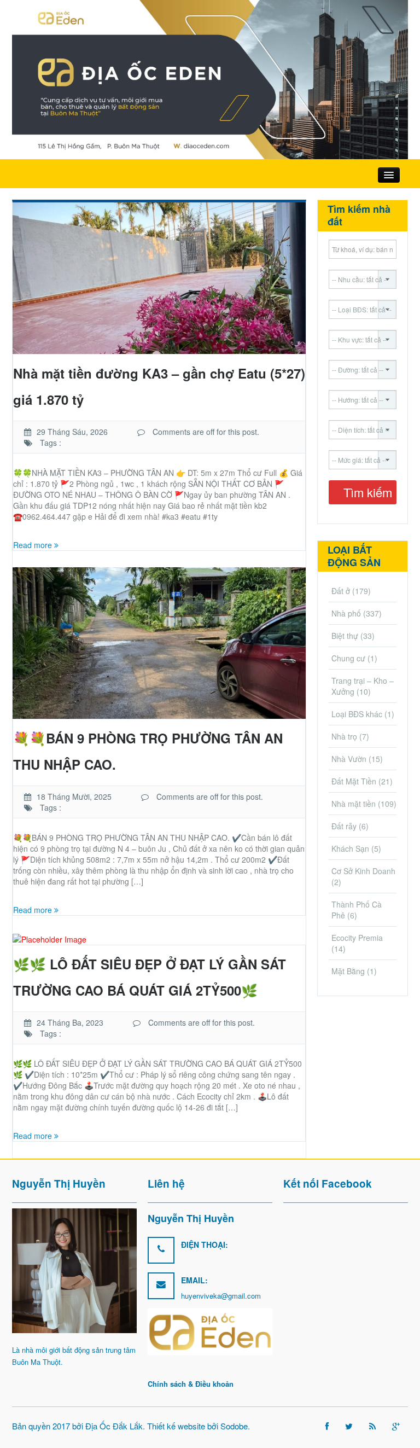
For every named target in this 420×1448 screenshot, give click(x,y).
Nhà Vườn (348, 758)
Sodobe (234, 1426)
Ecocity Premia (357, 937)
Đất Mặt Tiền (353, 781)
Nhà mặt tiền (353, 803)
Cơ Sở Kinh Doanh (363, 870)
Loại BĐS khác (356, 713)
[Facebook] (327, 1426)
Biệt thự (344, 635)
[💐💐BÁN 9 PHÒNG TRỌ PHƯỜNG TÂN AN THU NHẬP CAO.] (159, 641)
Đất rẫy (344, 826)
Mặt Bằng (348, 971)
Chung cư (348, 658)
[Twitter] (349, 1426)
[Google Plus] (396, 1426)
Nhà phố (346, 613)
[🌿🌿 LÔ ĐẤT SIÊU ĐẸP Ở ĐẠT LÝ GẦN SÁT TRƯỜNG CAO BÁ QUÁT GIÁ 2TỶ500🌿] (49, 937)
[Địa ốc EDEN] (210, 78)
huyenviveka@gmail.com (221, 1295)
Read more (33, 544)
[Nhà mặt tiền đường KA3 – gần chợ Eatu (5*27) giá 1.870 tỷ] (159, 276)
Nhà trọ (344, 736)
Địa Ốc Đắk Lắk (114, 1426)
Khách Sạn (350, 848)
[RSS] (372, 1426)
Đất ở (340, 590)
